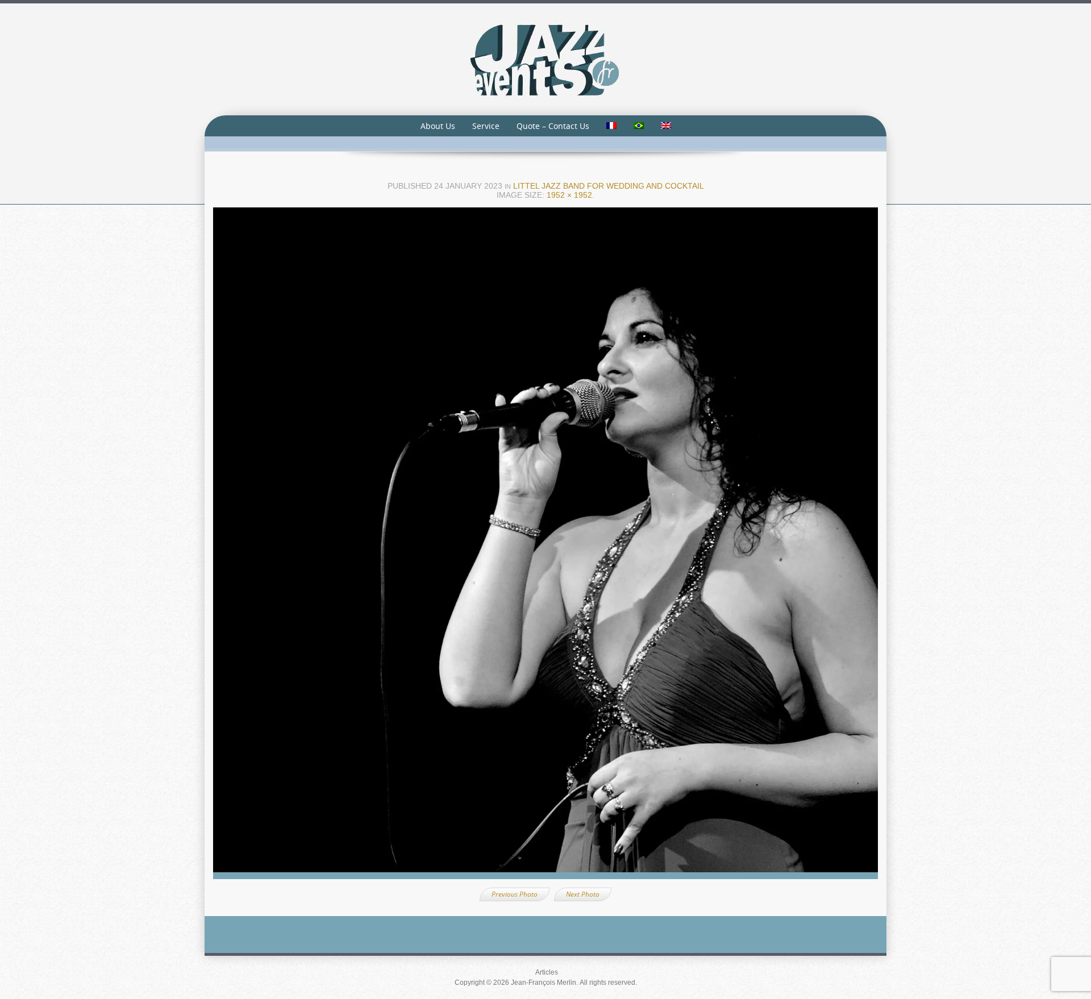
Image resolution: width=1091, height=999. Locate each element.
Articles (546, 972)
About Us (437, 125)
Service (485, 125)
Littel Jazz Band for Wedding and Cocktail (608, 185)
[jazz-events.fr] (545, 59)
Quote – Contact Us (553, 125)
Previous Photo (515, 894)
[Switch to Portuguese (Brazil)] (638, 125)
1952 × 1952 (569, 194)
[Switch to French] (611, 125)
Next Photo (582, 894)
